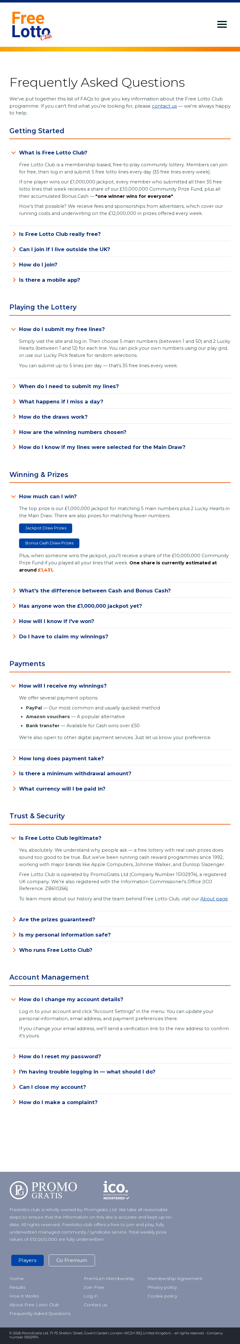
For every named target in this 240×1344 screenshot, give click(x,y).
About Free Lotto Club (34, 1304)
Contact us (95, 1304)
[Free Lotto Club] (41, 24)
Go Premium (71, 1260)
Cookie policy (162, 1296)
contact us (164, 106)
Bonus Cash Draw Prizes (49, 543)
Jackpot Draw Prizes (45, 528)
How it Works (24, 1296)
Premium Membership (109, 1278)
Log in (91, 1296)
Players (27, 1260)
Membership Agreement (175, 1278)
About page (214, 899)
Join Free (94, 1287)
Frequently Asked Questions (40, 1313)
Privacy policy (162, 1287)
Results (17, 1287)
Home (16, 1278)
